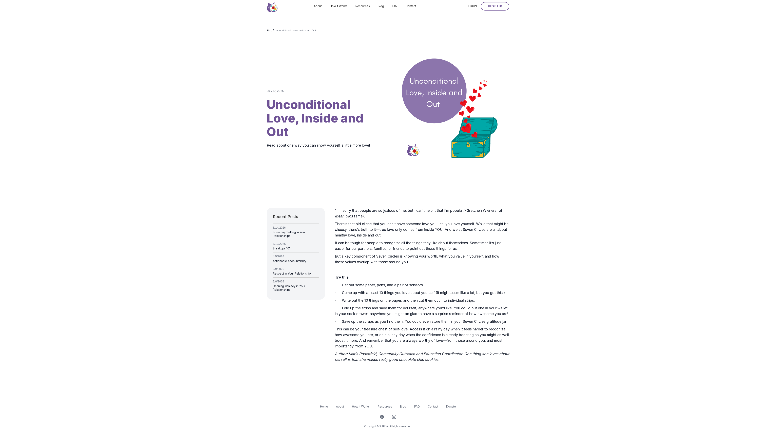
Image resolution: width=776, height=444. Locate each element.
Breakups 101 (281, 248)
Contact (411, 6)
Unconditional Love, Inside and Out (295, 30)
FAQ (394, 6)
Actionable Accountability (289, 261)
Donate (451, 406)
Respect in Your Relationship (292, 273)
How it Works (338, 6)
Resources (362, 6)
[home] (272, 6)
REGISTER (495, 6)
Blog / (270, 30)
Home (324, 406)
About (318, 6)
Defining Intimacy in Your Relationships (289, 287)
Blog (381, 6)
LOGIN (472, 6)
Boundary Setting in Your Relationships (289, 233)
